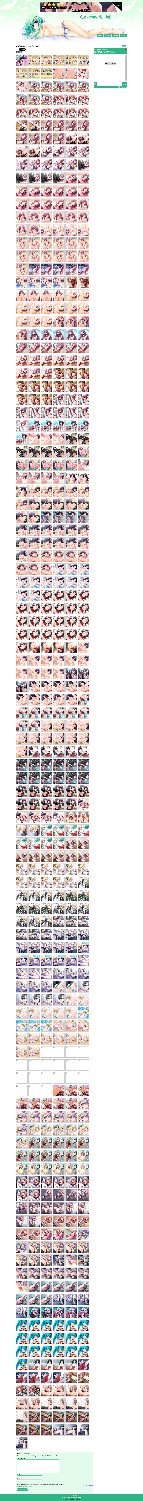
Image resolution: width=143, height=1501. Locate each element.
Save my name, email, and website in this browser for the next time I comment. (40, 1484)
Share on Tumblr (19, 52)
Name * (19, 1474)
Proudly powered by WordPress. (71, 1497)
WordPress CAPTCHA (88, 1485)
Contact (123, 35)
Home (100, 35)
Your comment (21, 1458)
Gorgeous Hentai (71, 1496)
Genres (115, 35)
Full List (107, 35)
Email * (19, 1478)
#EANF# (21, 1450)
